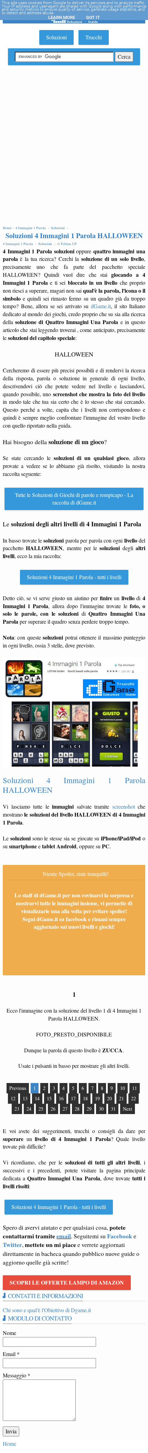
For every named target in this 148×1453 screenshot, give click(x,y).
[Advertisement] (74, 146)
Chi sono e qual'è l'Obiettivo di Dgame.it (47, 1310)
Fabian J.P (68, 243)
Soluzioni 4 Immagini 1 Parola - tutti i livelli (74, 577)
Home (9, 1443)
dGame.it (101, 306)
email (63, 1235)
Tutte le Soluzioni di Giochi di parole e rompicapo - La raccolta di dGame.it (74, 498)
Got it (93, 17)
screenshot (123, 806)
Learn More (61, 17)
